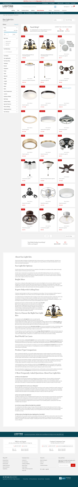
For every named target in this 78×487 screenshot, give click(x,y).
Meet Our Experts (43, 460)
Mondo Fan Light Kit (44, 154)
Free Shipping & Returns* (7, 3)
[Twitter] (43, 469)
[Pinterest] (40, 469)
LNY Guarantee (45, 3)
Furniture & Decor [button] (25, 10)
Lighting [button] (13, 10)
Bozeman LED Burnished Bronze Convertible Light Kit (28, 55)
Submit (73, 465)
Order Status (24, 467)
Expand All (16, 24)
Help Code (24, 470)
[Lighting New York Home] (8, 6)
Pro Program (52, 3)
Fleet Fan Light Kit (25, 154)
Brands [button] (50, 10)
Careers (41, 463)
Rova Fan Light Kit (25, 129)
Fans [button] (18, 10)
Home (4, 15)
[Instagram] (44, 469)
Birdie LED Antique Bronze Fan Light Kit (48, 178)
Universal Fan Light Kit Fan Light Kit (28, 80)
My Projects (66, 6)
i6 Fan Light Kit (61, 178)
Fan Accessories (10, 15)
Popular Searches (6, 465)
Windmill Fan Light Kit (44, 203)
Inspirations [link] (64, 10)
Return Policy (24, 465)
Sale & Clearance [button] (40, 10)
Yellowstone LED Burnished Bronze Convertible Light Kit (47, 55)
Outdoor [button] (33, 10)
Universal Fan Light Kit (45, 80)
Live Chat (68, 3)
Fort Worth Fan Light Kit (63, 80)
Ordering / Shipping (25, 463)
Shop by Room (5, 460)
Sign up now (39, 1)
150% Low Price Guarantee (27, 468)
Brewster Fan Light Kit (26, 203)
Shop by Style (5, 463)
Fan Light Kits (16, 15)
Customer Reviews (43, 465)
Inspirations (5, 468)
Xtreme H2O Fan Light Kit (45, 129)
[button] (73, 3)
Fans (6, 15)
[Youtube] (46, 469)
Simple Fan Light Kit (62, 203)
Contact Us (24, 460)
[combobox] (39, 6)
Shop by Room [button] (57, 10)
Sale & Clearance (6, 467)
